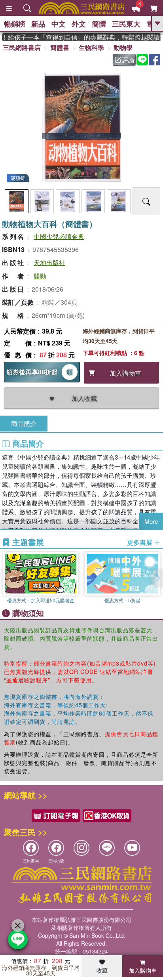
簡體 (99, 24)
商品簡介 (23, 423)
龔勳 (40, 276)
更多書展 (140, 542)
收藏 (102, 970)
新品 (38, 24)
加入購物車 (143, 970)
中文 (58, 24)
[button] (157, 578)
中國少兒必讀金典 (59, 236)
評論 (128, 59)
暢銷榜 (14, 24)
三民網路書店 (22, 47)
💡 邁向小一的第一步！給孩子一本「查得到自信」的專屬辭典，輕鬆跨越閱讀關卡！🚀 (81, 37)
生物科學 (91, 47)
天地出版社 (49, 262)
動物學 (123, 47)
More (151, 521)
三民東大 (126, 24)
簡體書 (59, 47)
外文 (79, 24)
